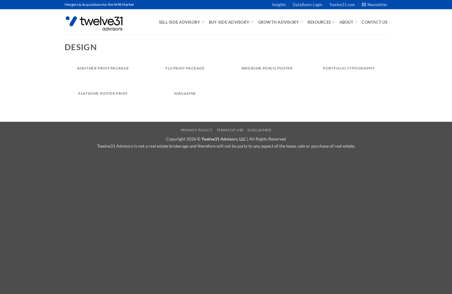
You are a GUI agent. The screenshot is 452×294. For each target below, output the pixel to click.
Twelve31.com (342, 4)
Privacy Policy (197, 130)
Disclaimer (259, 130)
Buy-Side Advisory (229, 22)
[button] (374, 5)
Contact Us (374, 22)
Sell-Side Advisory (179, 22)
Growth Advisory (278, 22)
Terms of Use (230, 130)
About (346, 22)
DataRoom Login (307, 4)
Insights (279, 4)
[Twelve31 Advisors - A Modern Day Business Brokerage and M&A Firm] (95, 22)
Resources (319, 22)
